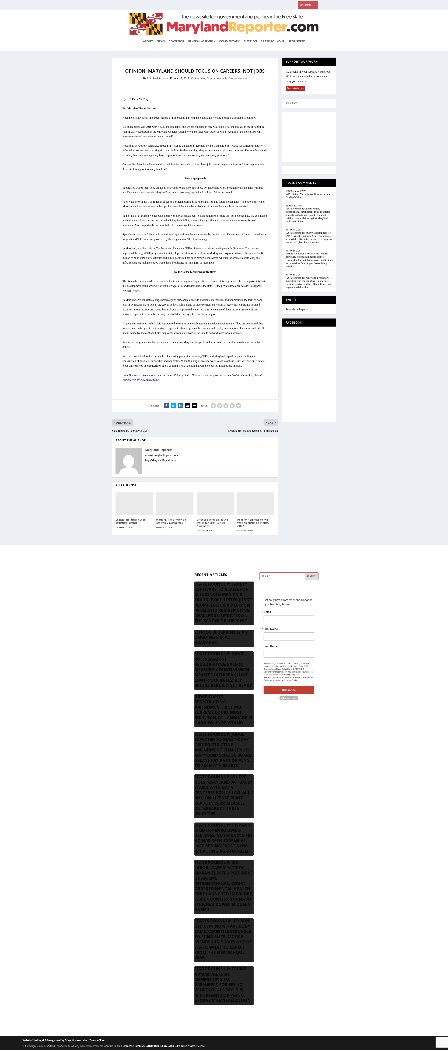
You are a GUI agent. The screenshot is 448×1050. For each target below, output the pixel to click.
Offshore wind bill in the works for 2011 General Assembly (212, 523)
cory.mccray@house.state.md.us (140, 379)
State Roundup (273, 41)
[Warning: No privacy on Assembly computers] (174, 503)
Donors (134, 602)
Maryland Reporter (157, 78)
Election (250, 41)
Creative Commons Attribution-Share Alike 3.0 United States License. (164, 1046)
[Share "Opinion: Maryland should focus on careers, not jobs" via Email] (187, 405)
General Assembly (201, 41)
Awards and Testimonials (143, 585)
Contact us (135, 627)
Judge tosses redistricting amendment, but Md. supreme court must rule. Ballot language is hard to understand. (223, 710)
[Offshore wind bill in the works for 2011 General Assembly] (215, 503)
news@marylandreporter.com (161, 455)
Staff (132, 576)
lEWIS (289, 191)
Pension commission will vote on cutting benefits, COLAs (253, 523)
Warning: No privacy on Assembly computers (171, 521)
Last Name (271, 646)
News (161, 41)
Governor (176, 41)
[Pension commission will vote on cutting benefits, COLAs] (255, 503)
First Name (271, 629)
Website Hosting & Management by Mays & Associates (55, 1040)
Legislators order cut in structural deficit (130, 521)
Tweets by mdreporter (297, 309)
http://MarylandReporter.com (161, 460)
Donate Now (295, 88)
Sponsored (296, 41)
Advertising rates (139, 610)
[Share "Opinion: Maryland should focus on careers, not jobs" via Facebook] (166, 405)
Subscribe (289, 690)
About (148, 41)
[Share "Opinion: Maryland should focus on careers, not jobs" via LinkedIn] (180, 405)
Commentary (229, 41)
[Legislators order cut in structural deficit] (134, 503)
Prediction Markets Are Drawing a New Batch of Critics (308, 195)
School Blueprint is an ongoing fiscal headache (221, 637)
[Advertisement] (311, 137)
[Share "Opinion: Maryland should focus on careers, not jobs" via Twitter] (173, 405)
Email (267, 611)
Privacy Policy (138, 618)
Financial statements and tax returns (149, 593)
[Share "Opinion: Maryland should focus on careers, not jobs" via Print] (194, 405)
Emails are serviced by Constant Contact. (281, 680)
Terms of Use (96, 1040)
